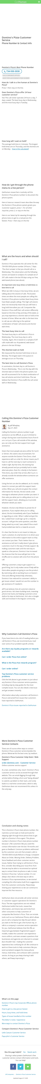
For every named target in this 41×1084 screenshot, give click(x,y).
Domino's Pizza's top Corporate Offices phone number (19, 1004)
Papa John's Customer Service (13, 1036)
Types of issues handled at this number (16, 1016)
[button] (39, 2)
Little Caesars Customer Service (14, 1033)
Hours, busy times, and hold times (15, 1012)
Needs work (31, 1052)
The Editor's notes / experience (13, 1020)
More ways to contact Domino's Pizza (16, 1023)
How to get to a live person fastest (14, 1009)
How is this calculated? (20, 149)
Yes (24, 1052)
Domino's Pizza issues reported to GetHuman (19, 705)
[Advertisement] (20, 122)
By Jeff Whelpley (14, 425)
